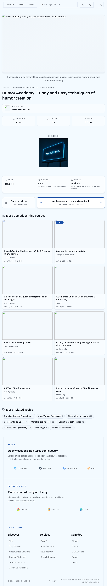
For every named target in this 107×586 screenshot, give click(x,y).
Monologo (41, 428)
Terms (75, 563)
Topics (5, 88)
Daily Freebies (15, 546)
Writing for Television (62, 428)
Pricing (44, 541)
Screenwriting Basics (15, 422)
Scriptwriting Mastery (42, 422)
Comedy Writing (47, 88)
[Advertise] (83, 4)
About (75, 541)
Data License (78, 552)
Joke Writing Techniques (50, 416)
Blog (11, 541)
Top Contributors (17, 563)
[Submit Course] (90, 4)
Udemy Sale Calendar (18, 568)
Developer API (47, 552)
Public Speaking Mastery (17, 428)
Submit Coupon (48, 557)
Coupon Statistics (17, 557)
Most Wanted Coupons (19, 552)
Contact (76, 546)
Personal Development (24, 88)
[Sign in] (101, 4)
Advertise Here (47, 546)
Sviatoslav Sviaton (21, 109)
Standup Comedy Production (19, 416)
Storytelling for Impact (80, 416)
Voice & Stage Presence (71, 422)
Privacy (75, 557)
